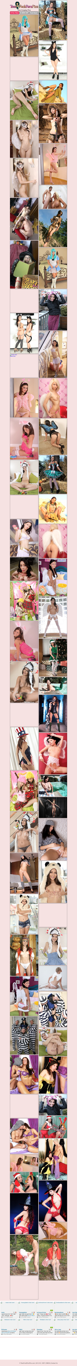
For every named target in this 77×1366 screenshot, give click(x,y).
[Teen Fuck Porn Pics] (24, 5)
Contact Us (54, 1363)
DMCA (48, 1363)
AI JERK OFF (24, 13)
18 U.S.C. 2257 (40, 1363)
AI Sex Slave (15, 13)
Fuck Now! (33, 13)
